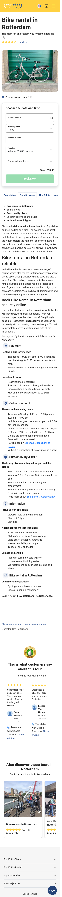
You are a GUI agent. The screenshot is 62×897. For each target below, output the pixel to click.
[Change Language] (39, 6)
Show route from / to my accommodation (24, 624)
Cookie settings (30, 894)
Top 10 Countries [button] (12, 875)
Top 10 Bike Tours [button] (12, 859)
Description (10, 195)
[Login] (46, 6)
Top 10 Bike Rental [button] (13, 867)
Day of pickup (14, 117)
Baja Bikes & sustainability (41, 496)
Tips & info (44, 195)
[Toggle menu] (53, 6)
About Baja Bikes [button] (12, 883)
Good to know (27, 195)
